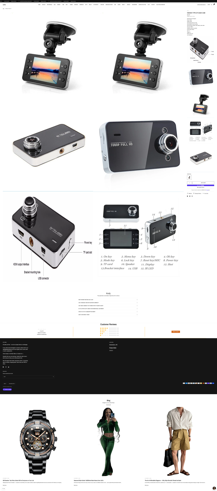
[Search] (211, 4)
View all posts (108, 404)
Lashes (119, 4)
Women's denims (17, 1)
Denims (71, 4)
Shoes (123, 4)
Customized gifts (10, 1)
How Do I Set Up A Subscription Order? (87, 311)
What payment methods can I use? (86, 299)
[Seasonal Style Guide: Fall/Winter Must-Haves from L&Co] (108, 441)
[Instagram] (6, 367)
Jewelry (128, 4)
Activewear (95, 4)
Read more (4, 485)
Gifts (86, 4)
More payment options (200, 187)
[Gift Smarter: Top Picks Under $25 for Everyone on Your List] (37, 441)
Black (189, 177)
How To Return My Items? (84, 314)
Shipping (188, 16)
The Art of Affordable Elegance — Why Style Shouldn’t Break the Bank (163, 480)
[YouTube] (9, 367)
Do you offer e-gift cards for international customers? (91, 308)
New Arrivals (49, 4)
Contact (153, 4)
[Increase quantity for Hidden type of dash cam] (191, 182)
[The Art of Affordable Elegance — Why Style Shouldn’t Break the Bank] (179, 441)
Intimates (76, 4)
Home (39, 4)
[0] (213, 4)
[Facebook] (4, 367)
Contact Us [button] (111, 350)
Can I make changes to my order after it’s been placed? (91, 305)
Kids (66, 4)
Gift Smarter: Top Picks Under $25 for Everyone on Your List (18, 480)
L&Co (4, 4)
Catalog (43, 4)
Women (58, 4)
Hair (115, 4)
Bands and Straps (109, 4)
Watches (102, 4)
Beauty (90, 4)
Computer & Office (142, 4)
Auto (149, 4)
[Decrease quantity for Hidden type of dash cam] (188, 182)
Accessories (134, 4)
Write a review (176, 331)
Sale (55, 4)
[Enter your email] (53, 376)
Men (63, 4)
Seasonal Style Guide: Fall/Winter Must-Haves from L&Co (88, 480)
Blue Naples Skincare (160, 4)
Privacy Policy (112, 348)
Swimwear (82, 4)
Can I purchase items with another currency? (89, 302)
